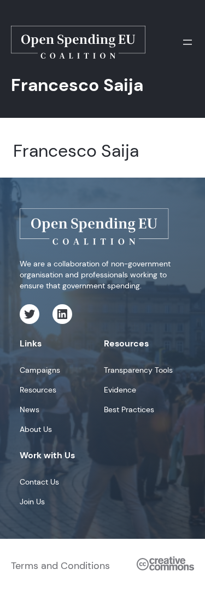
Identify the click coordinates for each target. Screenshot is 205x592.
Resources (38, 390)
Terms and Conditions (60, 565)
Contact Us (39, 482)
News (29, 409)
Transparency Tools (138, 370)
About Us (36, 429)
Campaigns (40, 370)
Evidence (120, 390)
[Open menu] (187, 42)
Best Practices (129, 409)
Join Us (32, 501)
